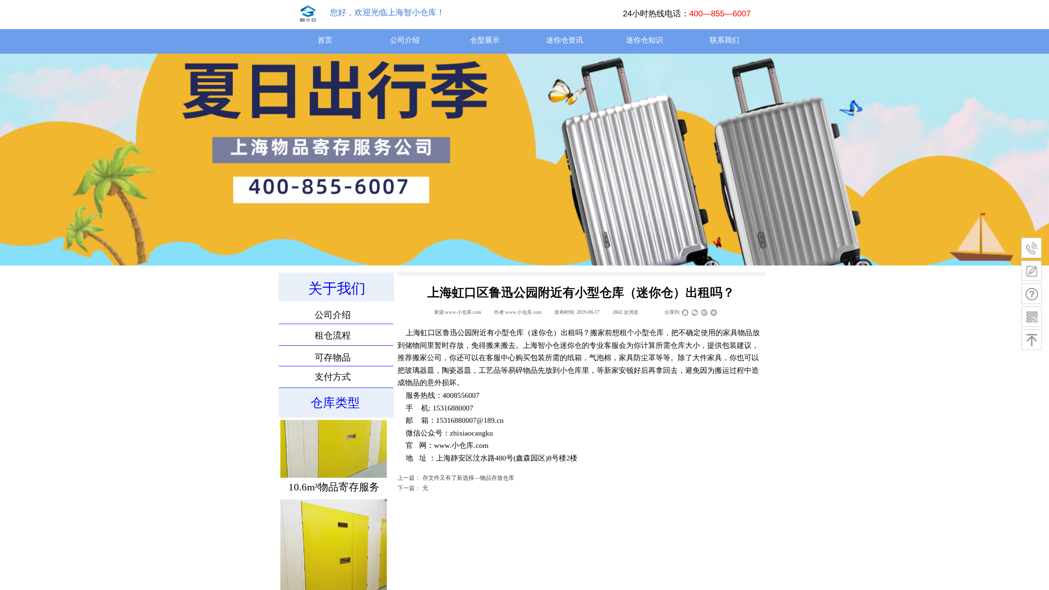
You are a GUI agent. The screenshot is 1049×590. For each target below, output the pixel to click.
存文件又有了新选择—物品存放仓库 (455, 478)
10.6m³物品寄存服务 (333, 500)
